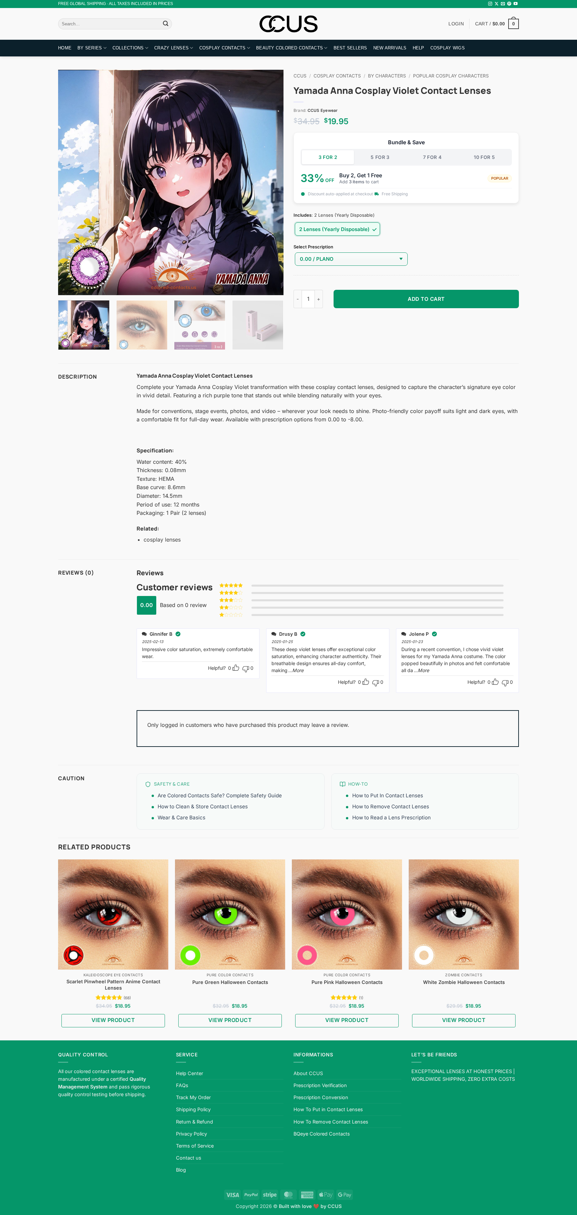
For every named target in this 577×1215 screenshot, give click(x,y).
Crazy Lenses (171, 47)
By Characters (387, 75)
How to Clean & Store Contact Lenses (203, 806)
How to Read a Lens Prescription (391, 817)
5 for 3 (380, 157)
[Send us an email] (503, 4)
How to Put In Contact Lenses (387, 795)
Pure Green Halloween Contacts (230, 982)
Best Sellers (350, 47)
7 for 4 (432, 157)
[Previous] (71, 182)
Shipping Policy (193, 1109)
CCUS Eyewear (323, 110)
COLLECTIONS (128, 47)
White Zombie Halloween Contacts (464, 982)
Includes (303, 215)
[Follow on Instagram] (490, 4)
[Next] (270, 182)
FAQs (182, 1085)
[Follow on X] (497, 4)
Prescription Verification (320, 1085)
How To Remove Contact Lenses (331, 1122)
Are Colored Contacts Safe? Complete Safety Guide (220, 795)
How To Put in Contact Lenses (328, 1109)
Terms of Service (195, 1146)
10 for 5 (484, 157)
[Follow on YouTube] (516, 4)
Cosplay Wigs (447, 47)
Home (64, 47)
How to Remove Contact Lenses (390, 806)
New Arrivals (390, 47)
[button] (497, 24)
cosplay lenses (162, 539)
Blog (181, 1170)
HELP (418, 47)
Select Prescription (313, 247)
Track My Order (193, 1097)
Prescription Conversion (321, 1097)
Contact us (188, 1158)
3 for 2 (328, 157)
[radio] (337, 229)
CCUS (300, 75)
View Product (113, 1020)
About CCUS (308, 1073)
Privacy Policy (191, 1134)
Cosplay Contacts (222, 47)
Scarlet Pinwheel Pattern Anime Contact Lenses (113, 985)
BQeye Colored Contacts (322, 1134)
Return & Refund (194, 1122)
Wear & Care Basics (181, 817)
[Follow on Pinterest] (509, 4)
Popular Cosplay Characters (451, 75)
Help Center (189, 1073)
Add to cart (426, 299)
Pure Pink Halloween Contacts (347, 982)
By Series (89, 47)
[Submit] (165, 24)
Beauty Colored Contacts (289, 47)
